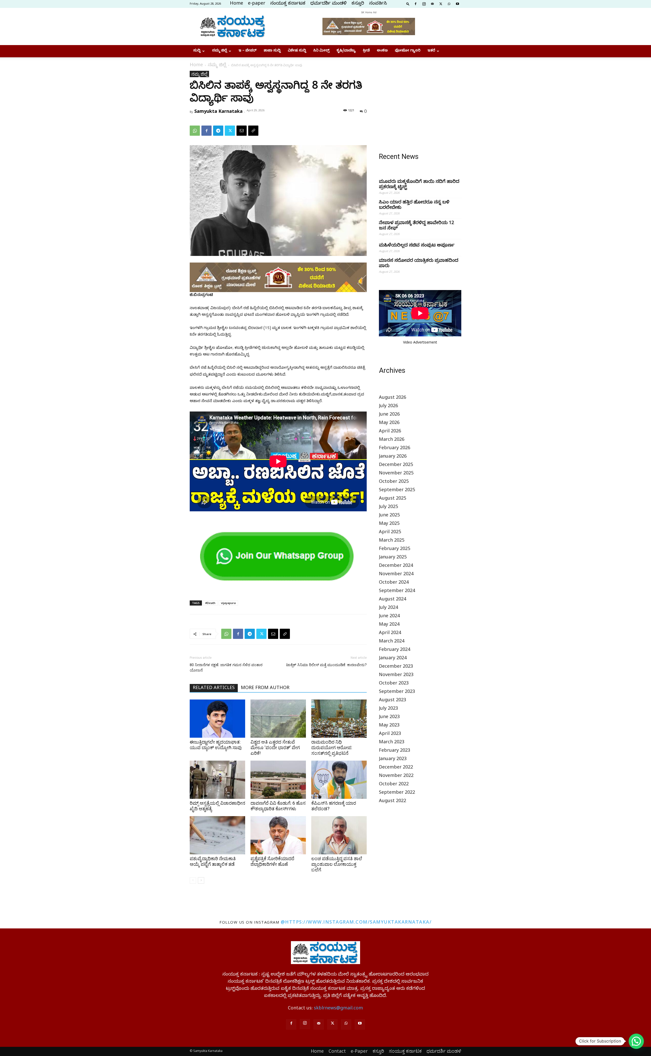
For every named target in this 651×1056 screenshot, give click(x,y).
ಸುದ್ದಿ (197, 51)
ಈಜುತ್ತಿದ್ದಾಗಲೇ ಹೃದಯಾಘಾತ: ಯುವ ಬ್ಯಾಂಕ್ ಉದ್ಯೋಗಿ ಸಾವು (216, 744)
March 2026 (391, 440)
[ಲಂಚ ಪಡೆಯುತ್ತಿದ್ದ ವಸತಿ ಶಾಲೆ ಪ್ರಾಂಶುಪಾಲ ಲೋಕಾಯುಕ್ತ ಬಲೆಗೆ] (339, 835)
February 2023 (394, 751)
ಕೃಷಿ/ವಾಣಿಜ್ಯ (346, 51)
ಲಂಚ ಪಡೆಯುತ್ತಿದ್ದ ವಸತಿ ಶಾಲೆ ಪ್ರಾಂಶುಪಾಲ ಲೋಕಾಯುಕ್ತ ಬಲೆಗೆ (336, 864)
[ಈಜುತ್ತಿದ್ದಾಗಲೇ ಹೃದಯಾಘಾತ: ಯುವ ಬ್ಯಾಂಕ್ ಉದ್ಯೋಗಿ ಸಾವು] (217, 719)
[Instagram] (424, 3)
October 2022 (394, 784)
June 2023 (389, 717)
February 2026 (394, 448)
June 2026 (389, 415)
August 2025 (392, 499)
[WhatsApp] (449, 3)
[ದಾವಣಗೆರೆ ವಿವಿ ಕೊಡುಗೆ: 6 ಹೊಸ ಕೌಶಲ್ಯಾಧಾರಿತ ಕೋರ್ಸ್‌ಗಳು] (278, 780)
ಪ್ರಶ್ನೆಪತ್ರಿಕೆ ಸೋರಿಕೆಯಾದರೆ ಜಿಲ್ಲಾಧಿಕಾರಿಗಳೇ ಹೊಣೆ (272, 861)
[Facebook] (415, 3)
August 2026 (392, 398)
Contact (337, 1051)
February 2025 (394, 549)
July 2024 (388, 608)
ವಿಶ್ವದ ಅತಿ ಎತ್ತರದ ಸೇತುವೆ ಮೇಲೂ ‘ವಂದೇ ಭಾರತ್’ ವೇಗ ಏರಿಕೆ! (275, 747)
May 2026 (389, 423)
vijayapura (228, 603)
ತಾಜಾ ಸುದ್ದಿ (272, 51)
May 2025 (389, 524)
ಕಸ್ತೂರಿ (357, 4)
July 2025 (388, 507)
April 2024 (390, 633)
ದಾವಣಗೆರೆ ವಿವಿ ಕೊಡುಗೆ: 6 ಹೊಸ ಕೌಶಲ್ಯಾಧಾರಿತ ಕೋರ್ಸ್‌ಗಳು (278, 805)
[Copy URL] (253, 131)
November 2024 (396, 574)
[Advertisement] (420, 102)
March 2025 (391, 541)
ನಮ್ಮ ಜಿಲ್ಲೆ (219, 51)
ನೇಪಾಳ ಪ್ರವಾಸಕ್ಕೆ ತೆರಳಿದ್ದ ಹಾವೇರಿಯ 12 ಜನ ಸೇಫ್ (416, 226)
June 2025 (389, 516)
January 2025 (393, 558)
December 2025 (396, 465)
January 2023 (393, 759)
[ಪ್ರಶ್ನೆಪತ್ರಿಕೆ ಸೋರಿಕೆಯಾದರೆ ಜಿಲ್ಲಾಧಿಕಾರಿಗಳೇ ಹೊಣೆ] (278, 835)
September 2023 (397, 692)
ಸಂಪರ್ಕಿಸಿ (378, 4)
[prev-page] (193, 880)
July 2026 (388, 406)
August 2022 (392, 801)
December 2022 (396, 768)
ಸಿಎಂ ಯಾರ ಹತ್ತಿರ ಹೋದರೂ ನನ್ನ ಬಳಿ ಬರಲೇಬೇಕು (414, 205)
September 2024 (397, 591)
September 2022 (397, 793)
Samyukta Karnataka (218, 111)
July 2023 (388, 709)
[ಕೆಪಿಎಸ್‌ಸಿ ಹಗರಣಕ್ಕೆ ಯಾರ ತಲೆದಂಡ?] (339, 780)
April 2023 (390, 734)
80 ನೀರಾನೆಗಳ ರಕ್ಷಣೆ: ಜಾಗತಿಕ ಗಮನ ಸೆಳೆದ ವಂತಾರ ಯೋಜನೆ (226, 668)
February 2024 (394, 650)
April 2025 (390, 532)
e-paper (256, 4)
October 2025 (394, 482)
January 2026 (393, 457)
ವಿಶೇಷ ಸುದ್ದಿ (297, 51)
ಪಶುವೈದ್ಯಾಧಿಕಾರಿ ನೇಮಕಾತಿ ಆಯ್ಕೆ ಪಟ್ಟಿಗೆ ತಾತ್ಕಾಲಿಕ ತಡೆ (213, 861)
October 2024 (394, 583)
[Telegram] (218, 131)
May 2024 (389, 625)
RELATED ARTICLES (214, 688)
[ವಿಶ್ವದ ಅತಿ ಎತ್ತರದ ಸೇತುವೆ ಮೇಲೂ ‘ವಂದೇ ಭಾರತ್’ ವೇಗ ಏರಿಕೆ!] (278, 719)
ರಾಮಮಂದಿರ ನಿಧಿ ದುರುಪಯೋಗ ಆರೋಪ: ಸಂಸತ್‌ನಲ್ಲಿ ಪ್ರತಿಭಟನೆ (331, 747)
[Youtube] (457, 3)
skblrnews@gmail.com (338, 1009)
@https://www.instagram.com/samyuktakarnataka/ (356, 922)
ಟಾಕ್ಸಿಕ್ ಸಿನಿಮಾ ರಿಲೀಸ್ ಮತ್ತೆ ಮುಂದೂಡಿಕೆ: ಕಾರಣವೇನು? (326, 665)
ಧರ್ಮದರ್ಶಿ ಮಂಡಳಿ (328, 4)
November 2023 (396, 675)
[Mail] (432, 3)
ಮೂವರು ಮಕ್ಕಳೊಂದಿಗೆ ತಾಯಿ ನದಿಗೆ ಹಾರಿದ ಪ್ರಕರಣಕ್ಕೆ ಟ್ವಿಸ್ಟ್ (419, 185)
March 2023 (391, 742)
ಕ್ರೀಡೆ (366, 51)
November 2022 (396, 776)
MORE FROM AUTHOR (265, 688)
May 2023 (389, 726)
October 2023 (394, 684)
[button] (408, 4)
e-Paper (359, 1051)
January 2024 (393, 658)
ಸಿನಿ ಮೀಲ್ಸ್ (321, 51)
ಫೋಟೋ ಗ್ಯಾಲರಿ (407, 51)
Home (236, 4)
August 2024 (392, 600)
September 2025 (397, 490)
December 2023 (396, 667)
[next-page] (201, 880)
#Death (210, 603)
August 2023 (392, 700)
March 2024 (391, 642)
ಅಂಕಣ (382, 51)
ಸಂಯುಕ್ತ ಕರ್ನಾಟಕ (287, 4)
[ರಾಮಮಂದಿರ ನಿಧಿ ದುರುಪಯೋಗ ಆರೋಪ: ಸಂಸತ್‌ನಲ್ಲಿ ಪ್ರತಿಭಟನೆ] (339, 719)
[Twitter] (441, 3)
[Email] (241, 131)
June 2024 (389, 616)
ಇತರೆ (431, 51)
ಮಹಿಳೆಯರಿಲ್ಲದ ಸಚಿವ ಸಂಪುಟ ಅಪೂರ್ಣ (416, 246)
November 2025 (396, 474)
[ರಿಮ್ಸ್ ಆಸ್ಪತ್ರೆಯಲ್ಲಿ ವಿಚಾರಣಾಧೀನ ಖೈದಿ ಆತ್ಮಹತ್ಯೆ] (217, 780)
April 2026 (390, 432)
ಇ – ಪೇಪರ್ (248, 51)
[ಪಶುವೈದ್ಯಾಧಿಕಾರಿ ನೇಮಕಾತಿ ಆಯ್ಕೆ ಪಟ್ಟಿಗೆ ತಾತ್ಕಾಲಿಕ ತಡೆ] (217, 835)
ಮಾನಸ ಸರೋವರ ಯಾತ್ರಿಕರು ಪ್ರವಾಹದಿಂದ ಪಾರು (418, 263)
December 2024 (396, 566)
